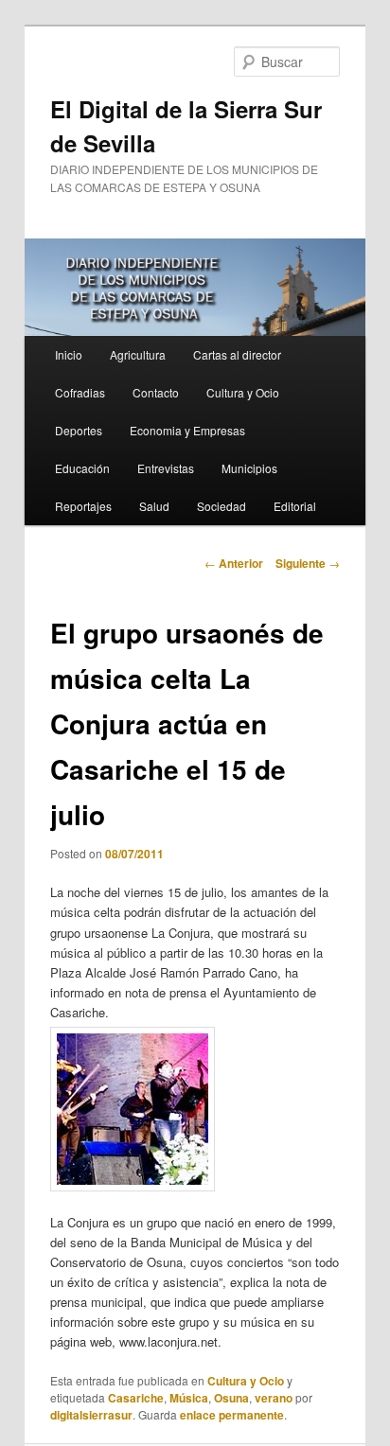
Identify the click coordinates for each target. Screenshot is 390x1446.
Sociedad (221, 506)
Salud (154, 506)
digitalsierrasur (91, 1414)
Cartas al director (237, 354)
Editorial (295, 506)
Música (188, 1397)
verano (273, 1397)
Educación (82, 468)
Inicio (68, 354)
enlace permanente (232, 1414)
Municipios (249, 468)
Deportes (78, 430)
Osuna (231, 1397)
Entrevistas (165, 468)
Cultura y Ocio (242, 392)
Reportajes (83, 506)
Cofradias (80, 392)
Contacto (156, 392)
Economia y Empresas (187, 430)
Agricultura (138, 354)
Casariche (136, 1397)
